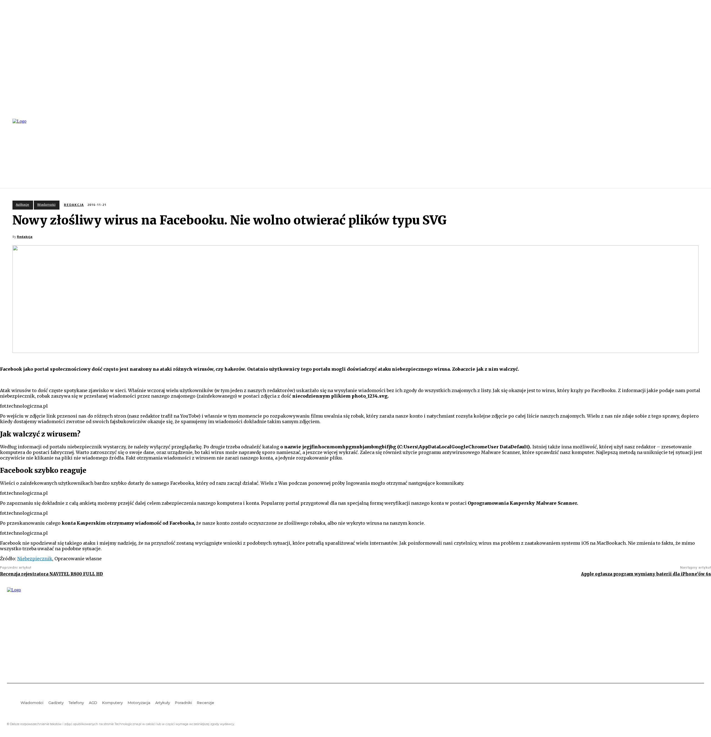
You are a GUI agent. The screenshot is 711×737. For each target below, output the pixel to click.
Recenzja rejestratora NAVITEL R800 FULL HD (51, 574)
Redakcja (74, 204)
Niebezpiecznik (34, 558)
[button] (697, 153)
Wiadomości (46, 204)
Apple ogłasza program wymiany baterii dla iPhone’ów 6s (646, 574)
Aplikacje (22, 204)
